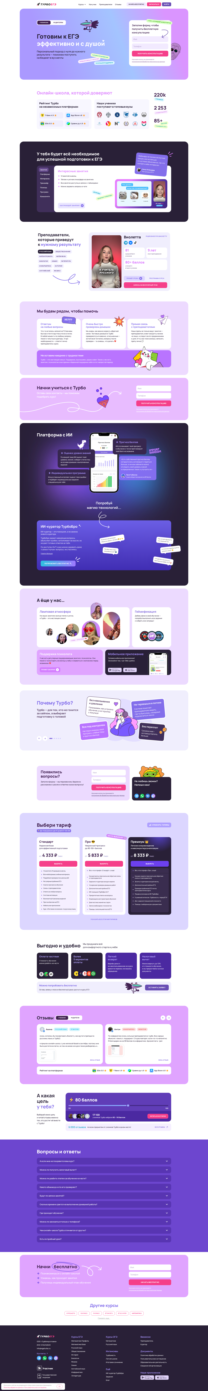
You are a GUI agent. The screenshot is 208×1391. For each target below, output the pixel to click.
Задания (109, 1377)
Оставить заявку (156, 987)
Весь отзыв (95, 1060)
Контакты (41, 1353)
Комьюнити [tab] (45, 196)
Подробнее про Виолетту (156, 236)
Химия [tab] (54, 261)
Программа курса (156, 278)
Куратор (143, 1344)
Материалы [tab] (45, 178)
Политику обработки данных (13, 1387)
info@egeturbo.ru (43, 1348)
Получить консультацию (150, 53)
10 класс (84, 1313)
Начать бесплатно (136, 4)
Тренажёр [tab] (44, 183)
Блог (108, 1380)
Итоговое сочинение (114, 1362)
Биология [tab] (43, 261)
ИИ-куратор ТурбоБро (115, 1373)
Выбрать (58, 864)
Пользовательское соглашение (153, 1359)
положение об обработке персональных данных (148, 62)
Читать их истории (158, 1116)
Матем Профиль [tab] (45, 256)
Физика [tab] (57, 271)
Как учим (92, 4)
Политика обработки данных (151, 1355)
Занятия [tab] (43, 170)
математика (137, 1313)
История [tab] (58, 266)
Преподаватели (105, 4)
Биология (75, 1358)
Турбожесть (111, 1355)
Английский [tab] (44, 271)
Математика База (78, 1344)
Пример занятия (48, 670)
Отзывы (118, 4)
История (74, 1355)
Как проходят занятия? (70, 205)
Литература (76, 1376)
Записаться (154, 4)
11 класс (96, 1313)
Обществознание (78, 1351)
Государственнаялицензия (49, 1376)
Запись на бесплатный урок (145, 285)
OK (60, 1386)
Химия (74, 1365)
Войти (166, 4)
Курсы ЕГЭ (77, 1336)
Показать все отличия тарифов (104, 919)
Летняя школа (111, 1359)
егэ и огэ (109, 1313)
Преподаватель (146, 1341)
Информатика (76, 1372)
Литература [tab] (66, 261)
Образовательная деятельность (153, 1362)
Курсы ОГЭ (111, 1336)
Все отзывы (160, 1127)
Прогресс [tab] (44, 192)
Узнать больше (47, 553)
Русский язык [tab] (45, 252)
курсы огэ (71, 1313)
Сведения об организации (151, 1366)
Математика (111, 1341)
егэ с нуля (122, 1313)
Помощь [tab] (43, 187)
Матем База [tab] (61, 256)
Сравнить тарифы (160, 825)
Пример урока (132, 278)
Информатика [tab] (45, 266)
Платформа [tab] (45, 174)
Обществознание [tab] (62, 252)
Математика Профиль (80, 1341)
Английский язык (78, 1369)
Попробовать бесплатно (56, 563)
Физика (74, 1362)
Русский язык (76, 1348)
